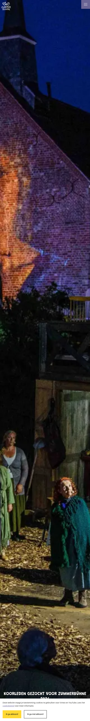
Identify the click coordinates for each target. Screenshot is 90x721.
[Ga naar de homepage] (4, 4)
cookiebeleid (8, 706)
